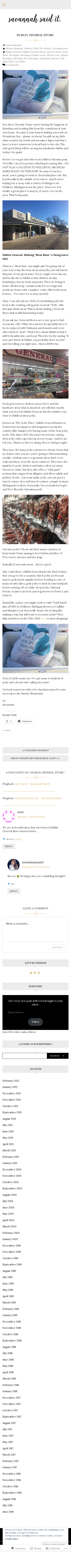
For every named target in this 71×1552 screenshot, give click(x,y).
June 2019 (8, 1283)
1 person (18, 839)
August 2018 (9, 1347)
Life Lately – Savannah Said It (32, 783)
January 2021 (9, 1163)
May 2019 (7, 1289)
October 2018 (10, 1334)
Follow (35, 1021)
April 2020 (8, 1220)
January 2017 (9, 1467)
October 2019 (10, 1258)
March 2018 (9, 1378)
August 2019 (9, 1270)
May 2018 (7, 1365)
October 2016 (10, 1486)
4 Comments (12, 64)
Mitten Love (53, 55)
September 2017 (11, 1416)
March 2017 (9, 1454)
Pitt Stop (17, 58)
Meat (5, 55)
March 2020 (9, 1226)
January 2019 (9, 1315)
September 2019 (12, 1264)
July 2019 (7, 1277)
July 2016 (7, 1505)
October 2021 (10, 1106)
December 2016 (11, 1473)
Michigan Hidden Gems (33, 55)
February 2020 (10, 1232)
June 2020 (8, 1207)
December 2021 (11, 1093)
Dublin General (13, 51)
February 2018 (10, 1385)
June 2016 (8, 1511)
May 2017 (7, 1442)
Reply (9, 846)
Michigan (14, 55)
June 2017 (8, 1435)
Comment (57, 947)
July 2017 (7, 1429)
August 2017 (9, 1423)
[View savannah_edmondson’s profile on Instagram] (35, 973)
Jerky (65, 51)
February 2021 (10, 1156)
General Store (54, 51)
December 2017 (11, 1397)
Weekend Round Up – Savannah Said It (38, 798)
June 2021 (8, 1131)
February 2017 (10, 1461)
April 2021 (8, 1144)
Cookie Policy (11, 1538)
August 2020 (9, 1194)
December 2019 (11, 1245)
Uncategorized (60, 48)
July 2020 (7, 1201)
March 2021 (9, 1150)
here (43, 618)
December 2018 (11, 1321)
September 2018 (11, 1340)
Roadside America (49, 58)
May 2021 (7, 1137)
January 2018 (9, 1391)
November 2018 (11, 1327)
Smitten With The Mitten (37, 48)
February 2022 (10, 1080)
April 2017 (8, 1448)
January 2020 (10, 1239)
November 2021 (11, 1099)
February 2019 (10, 1308)
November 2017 (11, 1403)
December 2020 (11, 1169)
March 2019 (9, 1302)
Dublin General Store (34, 51)
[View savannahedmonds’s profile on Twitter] (31, 973)
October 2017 (10, 1410)
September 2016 (12, 1492)
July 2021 (7, 1125)
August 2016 (9, 1499)
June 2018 (8, 1359)
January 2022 (10, 1087)
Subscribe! (35, 986)
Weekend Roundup (37, 750)
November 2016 (11, 1480)
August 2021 (9, 1118)
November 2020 (11, 1175)
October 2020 (10, 1182)
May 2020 (8, 1213)
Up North (20, 61)
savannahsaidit (13, 45)
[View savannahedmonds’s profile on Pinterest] (38, 973)
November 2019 (11, 1251)
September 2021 (11, 1112)
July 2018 (7, 1353)
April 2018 (8, 1372)
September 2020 (12, 1188)
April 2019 (8, 1296)
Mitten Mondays (14, 48)
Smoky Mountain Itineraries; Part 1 (34, 758)
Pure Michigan (31, 58)
